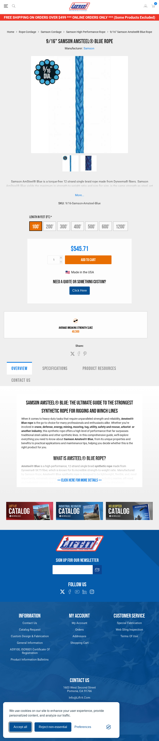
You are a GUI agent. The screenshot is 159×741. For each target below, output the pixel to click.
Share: (79, 346)
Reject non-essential (53, 727)
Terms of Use (129, 636)
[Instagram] (92, 592)
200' (49, 226)
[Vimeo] (84, 592)
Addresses (79, 636)
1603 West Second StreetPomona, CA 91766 (79, 689)
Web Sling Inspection (129, 629)
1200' (120, 226)
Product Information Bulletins (30, 659)
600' (105, 226)
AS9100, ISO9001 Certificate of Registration (30, 651)
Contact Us (20, 380)
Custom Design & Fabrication (30, 636)
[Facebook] (70, 592)
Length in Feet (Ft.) (40, 217)
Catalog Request (30, 629)
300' (63, 226)
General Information (30, 643)
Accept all (20, 727)
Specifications (54, 368)
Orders (79, 629)
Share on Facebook (79, 353)
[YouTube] (77, 592)
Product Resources (99, 368)
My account (79, 623)
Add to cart (88, 260)
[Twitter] (62, 590)
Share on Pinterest (85, 353)
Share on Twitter (72, 353)
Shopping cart (79, 643)
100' (35, 226)
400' (77, 226)
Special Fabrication (129, 623)
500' (91, 226)
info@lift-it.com (79, 697)
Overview (19, 368)
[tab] (19, 368)
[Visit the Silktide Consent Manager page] (108, 727)
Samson (89, 48)
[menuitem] (30, 623)
